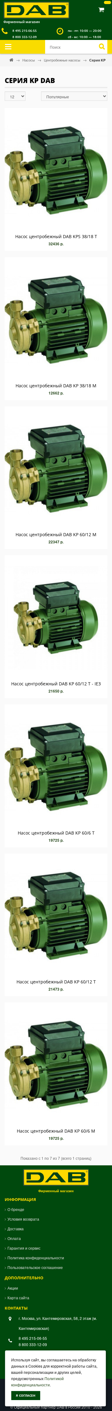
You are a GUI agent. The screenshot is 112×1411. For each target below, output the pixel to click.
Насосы (29, 59)
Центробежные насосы (62, 59)
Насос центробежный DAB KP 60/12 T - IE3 (56, 684)
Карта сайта (18, 1297)
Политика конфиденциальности (35, 1257)
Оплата (14, 1238)
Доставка (15, 1228)
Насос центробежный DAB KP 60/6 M (56, 1131)
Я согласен (25, 1395)
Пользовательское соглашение (35, 1267)
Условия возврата (23, 1219)
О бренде (15, 1209)
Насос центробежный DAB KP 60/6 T (56, 833)
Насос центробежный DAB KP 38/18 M (56, 386)
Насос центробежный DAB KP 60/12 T (56, 982)
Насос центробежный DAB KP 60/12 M (56, 534)
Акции (12, 1288)
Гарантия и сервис (23, 1248)
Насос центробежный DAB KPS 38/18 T (56, 236)
